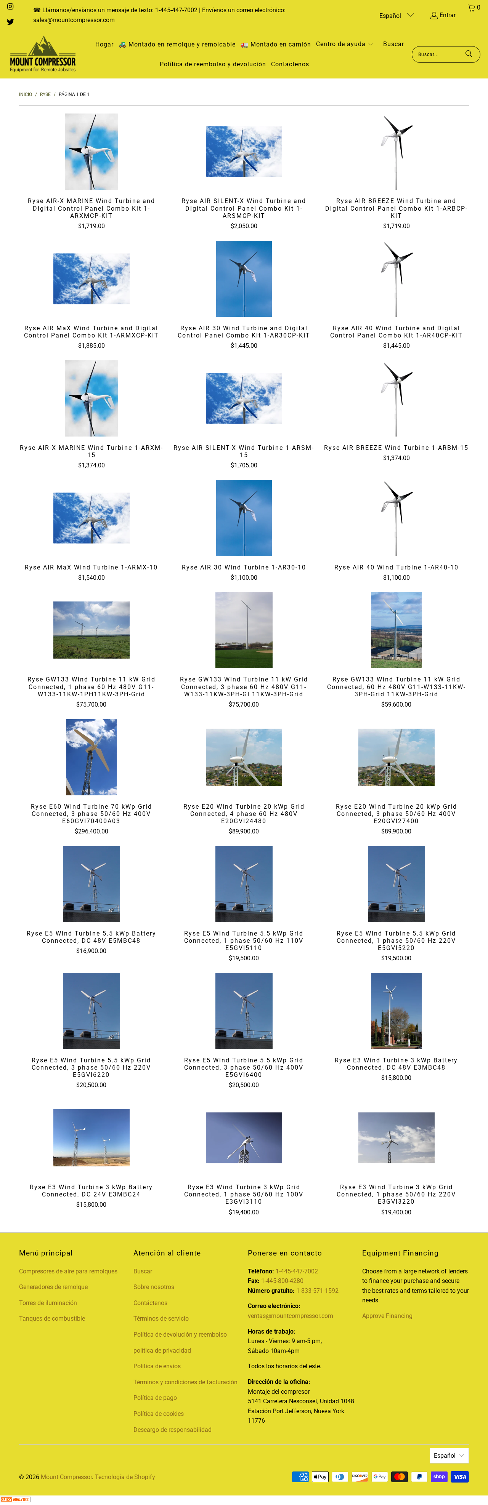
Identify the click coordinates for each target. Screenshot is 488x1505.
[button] (345, 45)
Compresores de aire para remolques (68, 1271)
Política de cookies (158, 1413)
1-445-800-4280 (282, 1280)
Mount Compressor (66, 1477)
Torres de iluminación (48, 1303)
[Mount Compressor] (43, 54)
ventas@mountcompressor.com (290, 1315)
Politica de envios (157, 1366)
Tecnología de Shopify (125, 1477)
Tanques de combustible (52, 1318)
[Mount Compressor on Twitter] (10, 22)
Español (391, 15)
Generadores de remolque (53, 1287)
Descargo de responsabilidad (172, 1429)
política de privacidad (162, 1350)
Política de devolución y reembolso (180, 1334)
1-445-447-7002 (297, 1271)
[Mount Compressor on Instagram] (10, 7)
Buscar (142, 1271)
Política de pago (155, 1397)
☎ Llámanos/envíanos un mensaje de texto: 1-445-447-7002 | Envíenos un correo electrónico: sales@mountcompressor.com (159, 15)
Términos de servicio (161, 1318)
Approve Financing (387, 1315)
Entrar (448, 15)
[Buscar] (469, 54)
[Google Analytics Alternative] (15, 1500)
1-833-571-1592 (317, 1290)
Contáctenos (150, 1303)
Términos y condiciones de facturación (185, 1382)
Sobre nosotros (153, 1287)
